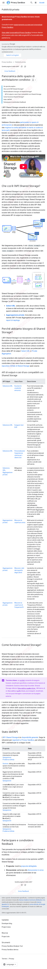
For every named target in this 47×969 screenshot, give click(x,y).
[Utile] (21, 66)
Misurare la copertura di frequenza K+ (19, 605)
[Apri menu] (3, 2)
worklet (22, 680)
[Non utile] (25, 66)
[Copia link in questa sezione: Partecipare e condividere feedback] (15, 844)
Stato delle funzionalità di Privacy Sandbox (16, 32)
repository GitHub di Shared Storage (15, 366)
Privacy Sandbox (7, 62)
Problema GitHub (8, 759)
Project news (6, 927)
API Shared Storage (10, 737)
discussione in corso (36, 870)
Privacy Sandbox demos (10, 949)
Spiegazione (7, 757)
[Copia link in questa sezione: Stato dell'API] (20, 732)
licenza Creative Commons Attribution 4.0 (32, 900)
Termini (4, 959)
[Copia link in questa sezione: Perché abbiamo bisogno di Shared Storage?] (15, 332)
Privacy (11, 959)
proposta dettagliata (29, 866)
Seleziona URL (8, 386)
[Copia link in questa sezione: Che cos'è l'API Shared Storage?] (42, 186)
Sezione (5, 763)
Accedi (41, 3)
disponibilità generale (30, 737)
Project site (6, 936)
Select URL (25, 351)
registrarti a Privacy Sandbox (23, 740)
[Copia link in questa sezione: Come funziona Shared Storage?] (4, 648)
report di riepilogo (13, 320)
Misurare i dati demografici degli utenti (19, 570)
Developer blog (7, 923)
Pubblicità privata (10, 9)
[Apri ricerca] (31, 2)
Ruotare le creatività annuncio (18, 388)
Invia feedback (9, 71)
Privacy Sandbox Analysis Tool (12, 946)
